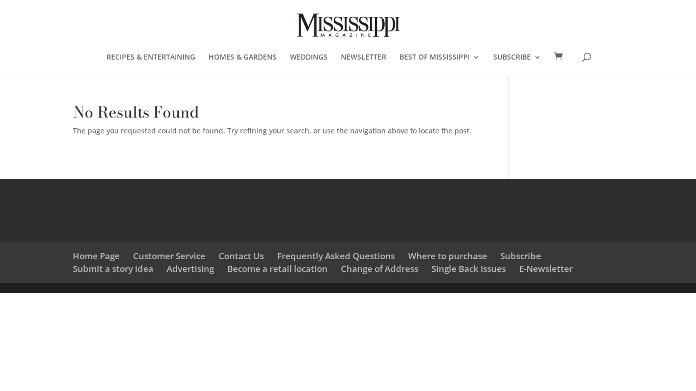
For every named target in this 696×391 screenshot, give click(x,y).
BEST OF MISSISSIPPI (434, 57)
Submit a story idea (113, 268)
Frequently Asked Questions (336, 256)
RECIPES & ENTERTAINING (150, 57)
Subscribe (520, 256)
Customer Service (169, 256)
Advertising (190, 268)
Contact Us (241, 256)
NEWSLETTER (363, 57)
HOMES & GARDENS (242, 57)
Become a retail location (277, 268)
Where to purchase (447, 256)
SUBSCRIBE (512, 57)
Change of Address (379, 268)
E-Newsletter (546, 268)
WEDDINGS (309, 57)
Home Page (96, 256)
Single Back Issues (469, 268)
